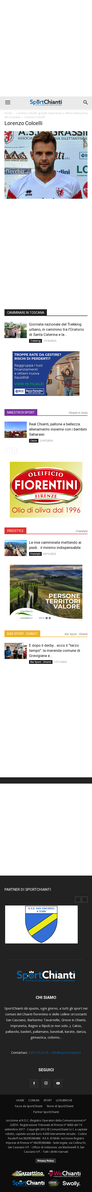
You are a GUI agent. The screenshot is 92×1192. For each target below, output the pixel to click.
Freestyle (82, 531)
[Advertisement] (46, 48)
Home (8, 113)
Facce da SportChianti (28, 1106)
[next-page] (14, 450)
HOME (20, 1100)
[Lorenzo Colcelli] (46, 197)
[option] (46, 927)
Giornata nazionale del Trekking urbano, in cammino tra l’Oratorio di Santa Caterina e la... (56, 329)
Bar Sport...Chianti (76, 634)
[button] (7, 102)
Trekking (35, 340)
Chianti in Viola (78, 412)
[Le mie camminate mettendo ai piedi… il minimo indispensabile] (15, 548)
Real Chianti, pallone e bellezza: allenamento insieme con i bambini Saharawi (58, 429)
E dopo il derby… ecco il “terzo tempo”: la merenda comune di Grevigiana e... (54, 650)
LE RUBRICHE (64, 1100)
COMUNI (33, 1100)
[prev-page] (7, 450)
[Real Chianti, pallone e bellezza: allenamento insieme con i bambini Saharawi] (15, 430)
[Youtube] (58, 1083)
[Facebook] (33, 1083)
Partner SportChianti (46, 1112)
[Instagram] (46, 1083)
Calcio (33, 440)
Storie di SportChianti (60, 1106)
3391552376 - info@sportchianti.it (54, 1052)
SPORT (48, 1100)
